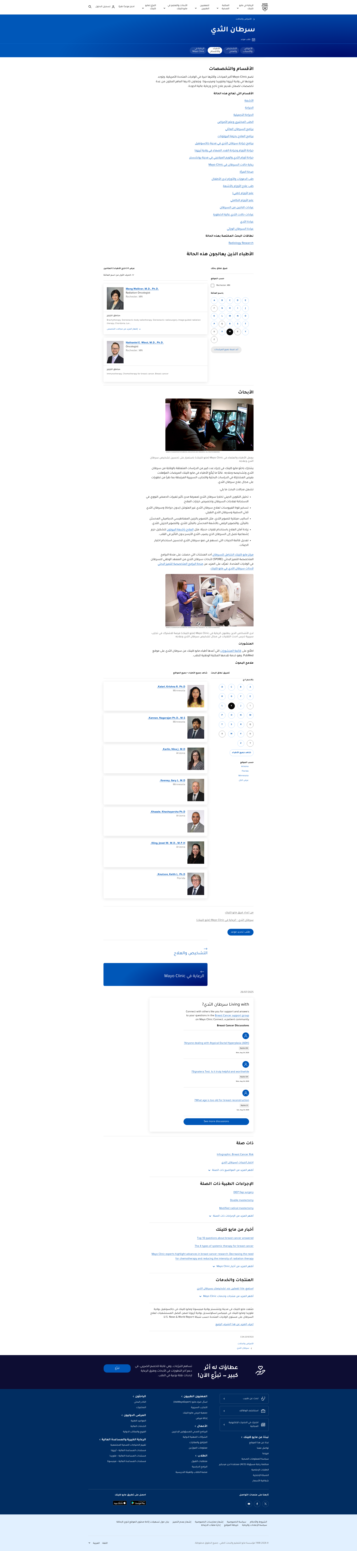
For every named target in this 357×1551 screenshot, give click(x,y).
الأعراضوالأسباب (247, 50)
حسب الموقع (217, 279)
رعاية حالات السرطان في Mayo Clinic (231, 165)
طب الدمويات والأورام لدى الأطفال (233, 179)
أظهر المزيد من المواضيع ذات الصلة (233, 1170)
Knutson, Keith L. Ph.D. (171, 874)
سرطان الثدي (233, 30)
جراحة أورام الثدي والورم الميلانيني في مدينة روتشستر (221, 157)
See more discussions (216, 1121)
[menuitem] (247, 50)
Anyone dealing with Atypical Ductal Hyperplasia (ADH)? (216, 1043)
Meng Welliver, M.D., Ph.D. (142, 289)
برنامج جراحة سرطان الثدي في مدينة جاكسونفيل (224, 143)
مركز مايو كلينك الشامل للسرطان (233, 555)
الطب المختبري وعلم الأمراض (235, 122)
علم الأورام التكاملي (242, 200)
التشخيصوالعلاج (231, 50)
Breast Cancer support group (232, 1015)
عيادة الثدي (247, 222)
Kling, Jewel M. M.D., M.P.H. (167, 843)
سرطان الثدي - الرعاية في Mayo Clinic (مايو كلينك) (225, 920)
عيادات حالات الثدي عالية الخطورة (233, 214)
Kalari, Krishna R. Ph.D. (171, 687)
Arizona (245, 767)
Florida (245, 771)
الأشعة (249, 100)
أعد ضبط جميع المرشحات (226, 350)
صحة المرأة (247, 172)
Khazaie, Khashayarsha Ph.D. (167, 812)
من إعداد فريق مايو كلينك (239, 912)
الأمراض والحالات (244, 19)
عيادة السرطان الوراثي (240, 229)
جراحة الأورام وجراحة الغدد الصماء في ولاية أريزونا (224, 150)
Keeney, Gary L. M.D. (172, 780)
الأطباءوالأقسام (215, 50)
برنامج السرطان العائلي (239, 129)
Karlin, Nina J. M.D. (173, 749)
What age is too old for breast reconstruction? (221, 1100)
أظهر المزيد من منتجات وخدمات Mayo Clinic (228, 1296)
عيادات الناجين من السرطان (237, 207)
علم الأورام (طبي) (243, 193)
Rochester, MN (223, 285)
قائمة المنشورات (230, 651)
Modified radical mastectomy (236, 1208)
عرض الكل (244, 780)
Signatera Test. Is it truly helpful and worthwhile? (220, 1072)
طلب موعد (245, 40)
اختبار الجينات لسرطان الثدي (237, 1162)
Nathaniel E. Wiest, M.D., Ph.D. (145, 343)
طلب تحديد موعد (240, 932)
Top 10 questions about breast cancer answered (225, 1238)
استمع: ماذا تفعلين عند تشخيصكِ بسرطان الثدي (225, 1288)
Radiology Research (241, 243)
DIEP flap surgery (243, 1192)
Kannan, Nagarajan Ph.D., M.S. (166, 718)
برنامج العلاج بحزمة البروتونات (236, 136)
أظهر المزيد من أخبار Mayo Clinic (235, 1266)
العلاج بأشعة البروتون (180, 529)
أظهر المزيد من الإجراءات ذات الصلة (233, 1216)
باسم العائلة (217, 293)
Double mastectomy (242, 1200)
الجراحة (249, 108)
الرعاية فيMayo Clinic (198, 50)
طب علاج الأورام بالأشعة (238, 186)
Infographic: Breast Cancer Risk (235, 1154)
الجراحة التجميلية (243, 115)
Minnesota (243, 776)
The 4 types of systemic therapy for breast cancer (224, 1246)
